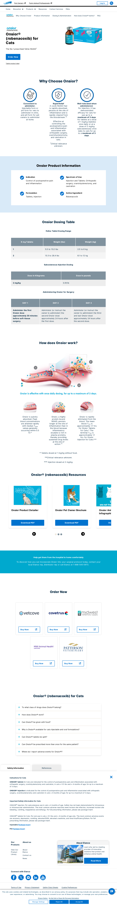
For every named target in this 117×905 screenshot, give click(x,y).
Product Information (42, 16)
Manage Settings (38, 902)
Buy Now (24, 629)
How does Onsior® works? (84, 16)
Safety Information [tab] (15, 768)
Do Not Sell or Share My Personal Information (64, 898)
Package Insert (24, 825)
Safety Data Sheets (50, 887)
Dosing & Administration (62, 16)
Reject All (59, 902)
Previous (34, 534)
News (25, 858)
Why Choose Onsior (23, 16)
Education (17, 9)
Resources (43, 9)
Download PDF (28, 523)
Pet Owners (18, 3)
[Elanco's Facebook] (13, 877)
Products (29, 9)
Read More (96, 861)
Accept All (79, 902)
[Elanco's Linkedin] (35, 877)
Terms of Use (16, 887)
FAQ (98, 16)
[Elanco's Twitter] (21, 877)
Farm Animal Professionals (39, 3)
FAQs (68, 9)
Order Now (13, 57)
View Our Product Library (14, 852)
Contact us (27, 855)
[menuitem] (8, 9)
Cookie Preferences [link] (69, 887)
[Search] (111, 3)
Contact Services (56, 9)
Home (8, 9)
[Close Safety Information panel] (111, 777)
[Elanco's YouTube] (43, 877)
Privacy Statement (32, 887)
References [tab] (46, 768)
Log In (102, 3)
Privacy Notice (43, 898)
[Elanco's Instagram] (28, 877)
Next (83, 534)
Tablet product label (12, 63)
